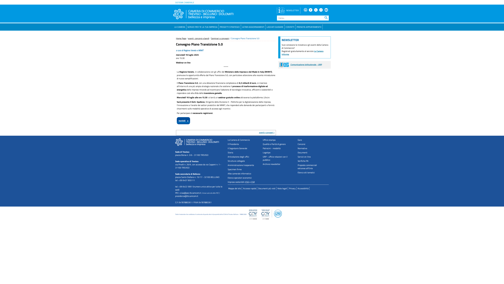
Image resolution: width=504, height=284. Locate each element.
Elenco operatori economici (240, 177)
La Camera (179, 27)
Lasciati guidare (275, 27)
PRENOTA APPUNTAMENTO (309, 27)
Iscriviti (182, 120)
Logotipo (266, 152)
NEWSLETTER (292, 10)
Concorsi (301, 144)
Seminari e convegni (220, 38)
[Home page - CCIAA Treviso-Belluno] (203, 14)
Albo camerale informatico (239, 173)
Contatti (290, 27)
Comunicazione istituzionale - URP (306, 64)
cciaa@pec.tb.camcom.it (190, 192)
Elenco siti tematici (306, 172)
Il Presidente (233, 144)
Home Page (181, 38)
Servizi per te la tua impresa (202, 27)
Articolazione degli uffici (238, 156)
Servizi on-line (304, 156)
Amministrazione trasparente (241, 165)
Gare (300, 139)
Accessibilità (303, 188)
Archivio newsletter (271, 164)
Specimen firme (235, 169)
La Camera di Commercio (239, 139)
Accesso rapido (249, 188)
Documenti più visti (266, 188)
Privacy (292, 188)
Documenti (302, 152)
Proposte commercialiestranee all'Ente (307, 167)
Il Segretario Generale (237, 148)
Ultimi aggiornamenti (253, 27)
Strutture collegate (236, 161)
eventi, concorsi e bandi (198, 38)
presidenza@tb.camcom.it (186, 196)
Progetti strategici (230, 27)
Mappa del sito (234, 188)
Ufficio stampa (269, 139)
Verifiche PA (303, 161)
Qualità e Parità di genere (274, 144)
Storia (230, 152)
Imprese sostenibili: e (241, 182)
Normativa (302, 148)
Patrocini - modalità (271, 148)
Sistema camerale (184, 2)
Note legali (282, 188)
